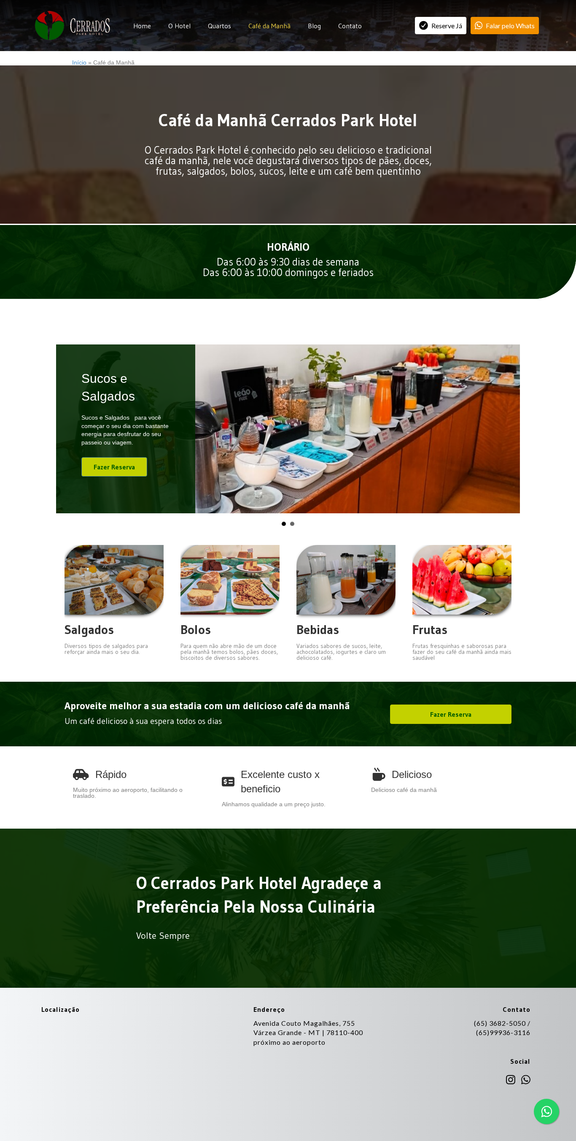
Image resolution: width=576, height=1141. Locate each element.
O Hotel (179, 26)
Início (79, 62)
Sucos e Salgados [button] (284, 537)
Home (142, 26)
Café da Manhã (269, 26)
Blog (314, 26)
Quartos (219, 26)
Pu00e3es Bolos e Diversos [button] (292, 537)
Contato (350, 26)
